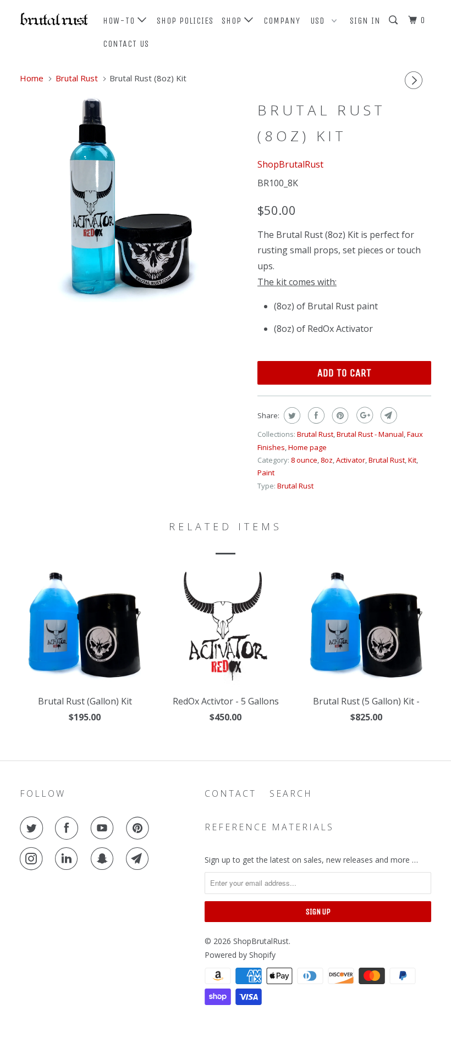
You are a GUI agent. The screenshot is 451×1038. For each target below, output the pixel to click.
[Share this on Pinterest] (339, 415)
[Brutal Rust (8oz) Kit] (133, 199)
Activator (350, 460)
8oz (327, 460)
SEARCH (291, 793)
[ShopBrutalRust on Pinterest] (139, 828)
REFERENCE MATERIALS (269, 827)
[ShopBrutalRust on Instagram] (33, 858)
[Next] (415, 80)
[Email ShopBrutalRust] (139, 858)
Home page (307, 447)
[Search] (394, 20)
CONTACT (230, 793)
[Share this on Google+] (363, 415)
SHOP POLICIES (185, 20)
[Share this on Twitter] (290, 415)
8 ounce (304, 460)
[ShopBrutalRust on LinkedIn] (68, 858)
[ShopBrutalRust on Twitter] (33, 828)
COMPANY (281, 20)
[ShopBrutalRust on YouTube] (104, 828)
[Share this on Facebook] (314, 415)
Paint (265, 473)
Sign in (365, 20)
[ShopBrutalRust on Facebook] (68, 828)
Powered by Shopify (240, 955)
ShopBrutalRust (290, 164)
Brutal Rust (315, 434)
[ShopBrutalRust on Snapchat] (104, 858)
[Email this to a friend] (387, 415)
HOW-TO (120, 20)
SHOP (233, 20)
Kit (412, 460)
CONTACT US (126, 43)
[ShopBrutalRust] (54, 19)
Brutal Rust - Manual (370, 434)
